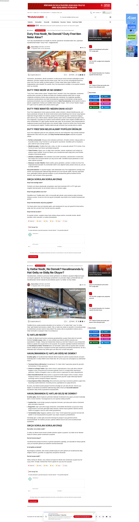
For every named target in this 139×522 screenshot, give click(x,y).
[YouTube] (106, 516)
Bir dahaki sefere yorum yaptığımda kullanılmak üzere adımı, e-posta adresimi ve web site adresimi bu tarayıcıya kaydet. (55, 252)
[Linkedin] (110, 516)
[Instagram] (103, 516)
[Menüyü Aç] (46, 17)
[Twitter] (99, 516)
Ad (29, 246)
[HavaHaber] (35, 17)
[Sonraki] (38, 25)
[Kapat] (137, 5)
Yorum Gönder (33, 256)
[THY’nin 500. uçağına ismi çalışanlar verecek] (100, 59)
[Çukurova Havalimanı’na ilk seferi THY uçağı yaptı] (100, 47)
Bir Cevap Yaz (33, 227)
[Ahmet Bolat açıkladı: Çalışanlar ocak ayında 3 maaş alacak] (100, 35)
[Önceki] (36, 25)
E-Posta (60, 246)
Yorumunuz (36, 233)
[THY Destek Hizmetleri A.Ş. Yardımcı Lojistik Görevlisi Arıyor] (100, 71)
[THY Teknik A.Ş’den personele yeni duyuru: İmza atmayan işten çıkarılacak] (100, 83)
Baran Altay (34, 46)
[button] (110, 17)
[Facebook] (96, 516)
